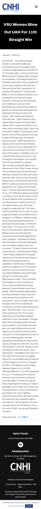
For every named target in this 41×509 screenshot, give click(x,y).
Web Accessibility (24, 484)
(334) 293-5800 (26, 438)
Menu (36, 7)
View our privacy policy (16, 506)
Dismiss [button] (29, 506)
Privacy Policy (10, 484)
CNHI (10, 8)
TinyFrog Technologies (24, 480)
